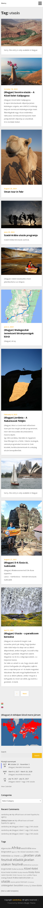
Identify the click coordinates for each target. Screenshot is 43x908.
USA (32, 878)
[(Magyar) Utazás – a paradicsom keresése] (21, 607)
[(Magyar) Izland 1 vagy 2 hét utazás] (21, 261)
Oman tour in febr (14, 191)
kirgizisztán (6, 868)
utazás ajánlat (15, 882)
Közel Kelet (6, 872)
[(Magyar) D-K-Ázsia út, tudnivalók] (21, 528)
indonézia (5, 855)
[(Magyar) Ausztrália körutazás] (21, 473)
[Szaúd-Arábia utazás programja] (21, 214)
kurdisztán (20, 869)
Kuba (14, 869)
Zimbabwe (31, 882)
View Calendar (6, 786)
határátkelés (30, 852)
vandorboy (5, 814)
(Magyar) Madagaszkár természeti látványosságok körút (19, 333)
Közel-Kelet (31, 868)
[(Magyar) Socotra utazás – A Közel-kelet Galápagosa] (21, 71)
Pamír (25, 875)
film (19, 852)
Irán (12, 856)
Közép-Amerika (23, 872)
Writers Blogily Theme (26, 903)
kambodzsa (27, 865)
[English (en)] (2, 707)
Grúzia (22, 852)
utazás (5, 881)
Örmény (26, 886)
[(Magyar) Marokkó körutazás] (21, 32)
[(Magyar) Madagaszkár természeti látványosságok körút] (21, 306)
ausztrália (26, 848)
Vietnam (23, 882)
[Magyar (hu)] (2, 703)
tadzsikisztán (25, 877)
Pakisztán (20, 875)
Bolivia (34, 848)
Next (25, 693)
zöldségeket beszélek (12, 885)
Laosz (3, 875)
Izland (16, 855)
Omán (15, 875)
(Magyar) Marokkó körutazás (19, 767)
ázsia (39, 885)
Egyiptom (14, 852)
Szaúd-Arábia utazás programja (21, 235)
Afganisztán (6, 848)
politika (29, 875)
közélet (14, 872)
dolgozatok (6, 851)
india (36, 852)
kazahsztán (35, 865)
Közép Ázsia (34, 872)
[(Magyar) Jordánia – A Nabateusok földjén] (21, 379)
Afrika (16, 847)
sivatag (3, 878)
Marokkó (9, 875)
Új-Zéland (32, 885)
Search (3, 752)
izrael (21, 856)
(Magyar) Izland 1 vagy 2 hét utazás (21, 782)
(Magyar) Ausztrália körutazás (19, 774)
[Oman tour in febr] (21, 157)
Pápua (34, 875)
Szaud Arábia (12, 877)
